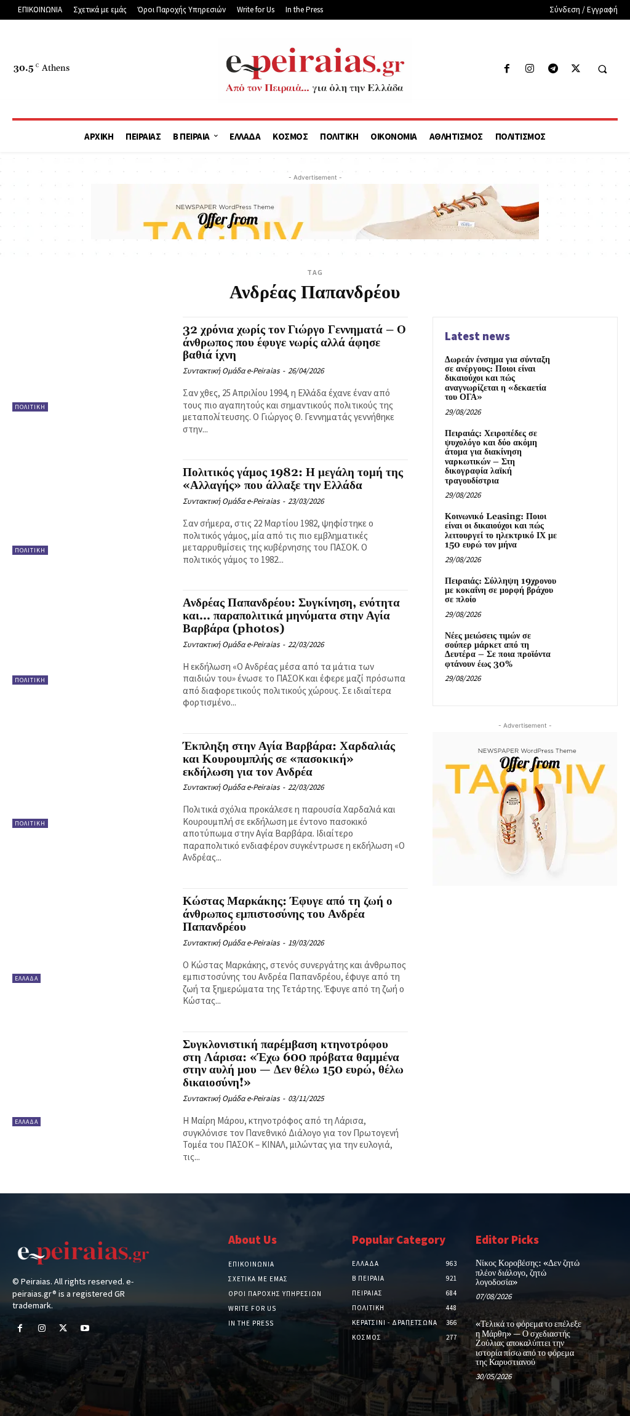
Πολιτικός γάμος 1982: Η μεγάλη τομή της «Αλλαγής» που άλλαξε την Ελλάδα (293, 479)
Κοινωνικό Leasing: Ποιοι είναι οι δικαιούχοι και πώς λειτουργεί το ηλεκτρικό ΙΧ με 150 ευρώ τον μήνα (501, 531)
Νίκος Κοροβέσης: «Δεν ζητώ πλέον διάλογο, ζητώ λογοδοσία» (528, 1273)
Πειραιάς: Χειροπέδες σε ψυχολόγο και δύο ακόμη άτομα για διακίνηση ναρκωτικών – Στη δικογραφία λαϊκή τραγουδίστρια (491, 457)
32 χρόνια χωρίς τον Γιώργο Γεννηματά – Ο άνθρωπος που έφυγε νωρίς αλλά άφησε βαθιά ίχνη (294, 342)
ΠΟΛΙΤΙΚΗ (30, 407)
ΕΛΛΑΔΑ (26, 978)
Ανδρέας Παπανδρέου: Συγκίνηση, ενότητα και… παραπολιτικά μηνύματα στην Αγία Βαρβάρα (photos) (291, 615)
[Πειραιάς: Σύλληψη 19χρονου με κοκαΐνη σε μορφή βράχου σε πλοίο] (584, 595)
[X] (575, 69)
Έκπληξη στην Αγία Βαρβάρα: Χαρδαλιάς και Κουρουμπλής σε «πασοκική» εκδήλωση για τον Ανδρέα (289, 759)
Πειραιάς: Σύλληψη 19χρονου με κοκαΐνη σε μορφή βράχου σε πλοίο (500, 591)
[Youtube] (85, 1329)
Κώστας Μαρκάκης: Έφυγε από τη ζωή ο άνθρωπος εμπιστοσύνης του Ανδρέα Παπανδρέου (288, 914)
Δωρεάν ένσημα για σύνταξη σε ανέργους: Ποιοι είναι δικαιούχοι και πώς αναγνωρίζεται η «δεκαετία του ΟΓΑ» (497, 379)
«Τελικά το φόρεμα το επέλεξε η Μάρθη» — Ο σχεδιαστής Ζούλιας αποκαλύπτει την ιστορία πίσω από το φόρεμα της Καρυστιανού (528, 1343)
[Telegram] (552, 69)
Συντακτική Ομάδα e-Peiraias (231, 370)
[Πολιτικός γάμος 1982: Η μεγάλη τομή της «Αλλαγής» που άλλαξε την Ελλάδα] (91, 506)
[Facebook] (507, 69)
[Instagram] (530, 69)
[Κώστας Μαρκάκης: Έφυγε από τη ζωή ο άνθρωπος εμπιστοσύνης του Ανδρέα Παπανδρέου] (91, 935)
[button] (602, 69)
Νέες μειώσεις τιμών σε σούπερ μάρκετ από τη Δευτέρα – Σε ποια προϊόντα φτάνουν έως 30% (498, 650)
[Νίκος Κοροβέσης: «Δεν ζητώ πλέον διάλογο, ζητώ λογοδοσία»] (603, 1271)
